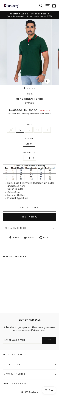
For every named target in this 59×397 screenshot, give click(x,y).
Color (29, 138)
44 (37, 129)
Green (28, 143)
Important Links (14, 374)
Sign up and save (15, 383)
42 (28, 129)
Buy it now (29, 217)
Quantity (29, 152)
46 (46, 129)
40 (19, 129)
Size (29, 124)
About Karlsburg (15, 354)
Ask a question (15, 228)
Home (29, 93)
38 (11, 129)
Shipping (25, 114)
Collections (11, 364)
